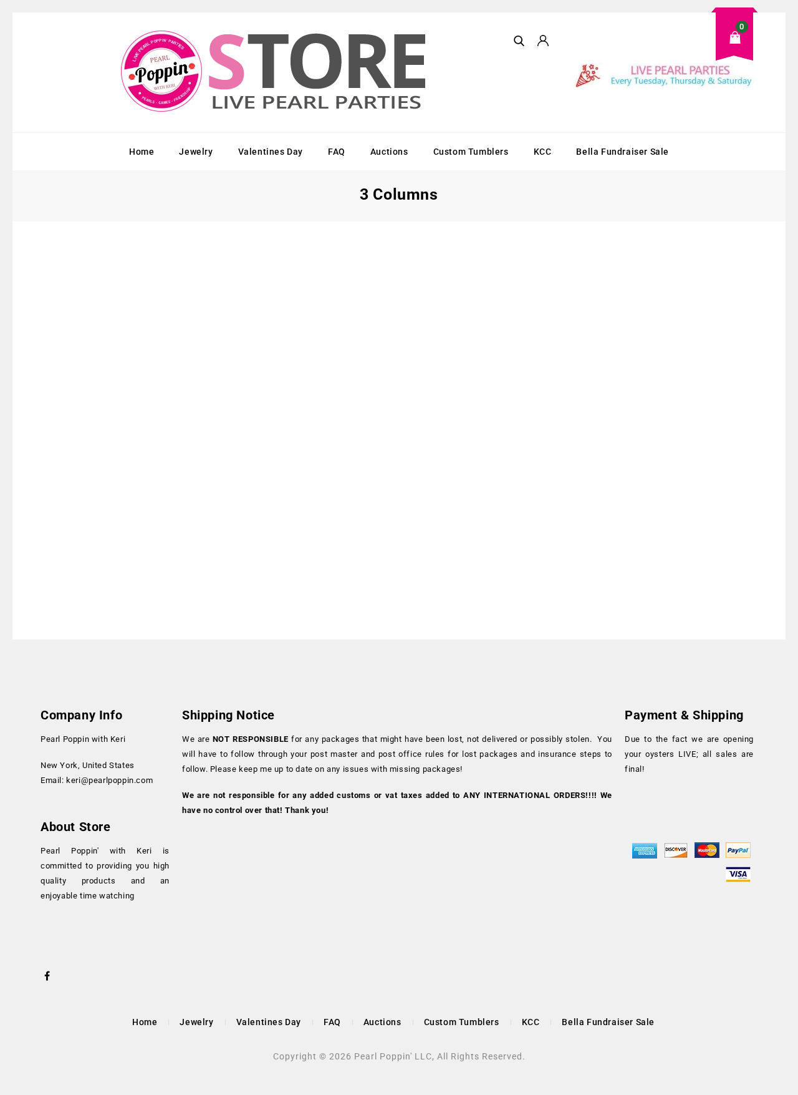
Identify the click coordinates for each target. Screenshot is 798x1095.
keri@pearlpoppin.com (109, 780)
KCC (543, 152)
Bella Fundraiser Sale (622, 152)
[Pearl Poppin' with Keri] (275, 72)
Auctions (389, 152)
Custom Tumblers (471, 152)
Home (141, 152)
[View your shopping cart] (663, 47)
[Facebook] (47, 975)
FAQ (336, 152)
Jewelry (196, 152)
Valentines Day (270, 152)
